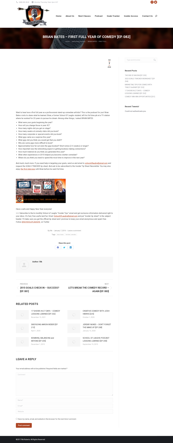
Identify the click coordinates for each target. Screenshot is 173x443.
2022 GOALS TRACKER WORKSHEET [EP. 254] (140, 80)
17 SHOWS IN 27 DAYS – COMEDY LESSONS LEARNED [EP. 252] (45, 312)
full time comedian (71, 234)
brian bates (60, 234)
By (50, 231)
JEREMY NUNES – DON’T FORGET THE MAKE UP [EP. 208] (97, 326)
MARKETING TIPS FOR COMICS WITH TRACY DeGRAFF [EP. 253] (138, 86)
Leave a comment (74, 231)
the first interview (28, 169)
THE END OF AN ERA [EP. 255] (135, 75)
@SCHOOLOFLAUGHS (31, 222)
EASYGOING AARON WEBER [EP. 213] (44, 326)
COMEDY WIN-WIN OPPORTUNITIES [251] (140, 97)
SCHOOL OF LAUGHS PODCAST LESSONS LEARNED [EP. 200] (96, 339)
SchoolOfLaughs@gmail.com (66, 216)
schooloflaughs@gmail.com (96, 163)
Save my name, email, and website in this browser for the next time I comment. (47, 419)
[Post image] (22, 314)
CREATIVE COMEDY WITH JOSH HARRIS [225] (96, 312)
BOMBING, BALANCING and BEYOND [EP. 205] (42, 339)
